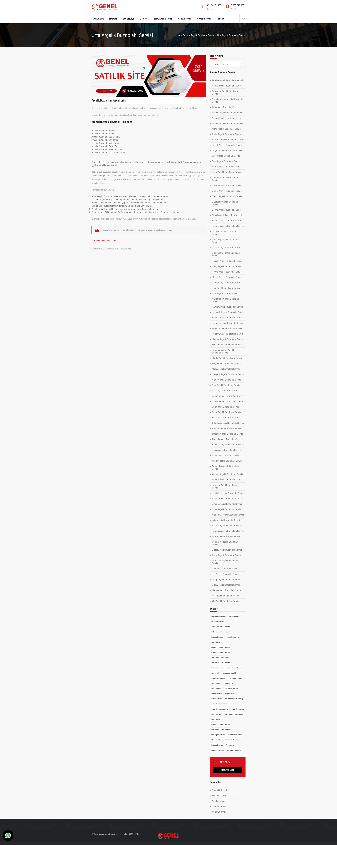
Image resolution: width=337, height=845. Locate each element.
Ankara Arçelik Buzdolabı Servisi (227, 118)
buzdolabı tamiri (98, 248)
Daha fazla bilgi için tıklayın (104, 241)
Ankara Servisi (219, 812)
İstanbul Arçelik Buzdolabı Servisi (227, 282)
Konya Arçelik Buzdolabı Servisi (227, 328)
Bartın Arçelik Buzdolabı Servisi (226, 509)
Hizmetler (112, 19)
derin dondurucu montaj (234, 699)
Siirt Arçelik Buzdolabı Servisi (225, 407)
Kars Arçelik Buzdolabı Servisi (226, 293)
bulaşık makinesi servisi (220, 632)
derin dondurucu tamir (219, 709)
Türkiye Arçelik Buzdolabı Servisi (227, 80)
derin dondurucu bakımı (220, 704)
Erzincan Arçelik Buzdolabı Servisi (228, 221)
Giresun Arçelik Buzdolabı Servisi (227, 247)
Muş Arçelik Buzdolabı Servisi (226, 369)
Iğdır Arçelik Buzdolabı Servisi (226, 520)
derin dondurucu (237, 709)
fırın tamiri (238, 668)
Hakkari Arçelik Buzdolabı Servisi (227, 261)
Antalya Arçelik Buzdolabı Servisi (227, 123)
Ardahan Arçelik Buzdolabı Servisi (228, 515)
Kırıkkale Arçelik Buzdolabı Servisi (228, 493)
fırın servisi (215, 673)
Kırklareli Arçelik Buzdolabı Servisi (228, 312)
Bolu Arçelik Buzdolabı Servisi (226, 161)
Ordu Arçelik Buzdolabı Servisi (226, 385)
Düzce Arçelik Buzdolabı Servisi (227, 550)
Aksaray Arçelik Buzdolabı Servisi (227, 474)
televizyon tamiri (229, 673)
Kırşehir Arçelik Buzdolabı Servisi (227, 318)
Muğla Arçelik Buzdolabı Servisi (227, 363)
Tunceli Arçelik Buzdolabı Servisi (227, 439)
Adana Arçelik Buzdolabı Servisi (227, 86)
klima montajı (216, 688)
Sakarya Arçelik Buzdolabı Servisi (228, 396)
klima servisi (234, 616)
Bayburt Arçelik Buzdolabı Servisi (227, 480)
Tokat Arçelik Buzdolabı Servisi (226, 428)
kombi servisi (216, 699)
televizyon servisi (218, 678)
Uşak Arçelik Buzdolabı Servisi (226, 450)
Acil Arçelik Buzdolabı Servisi (225, 596)
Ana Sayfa (98, 19)
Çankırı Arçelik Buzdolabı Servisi (227, 185)
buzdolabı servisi (112, 248)
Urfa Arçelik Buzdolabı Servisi (226, 585)
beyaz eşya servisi (218, 616)
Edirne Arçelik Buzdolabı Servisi (227, 210)
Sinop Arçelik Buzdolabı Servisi (226, 412)
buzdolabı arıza (126, 248)
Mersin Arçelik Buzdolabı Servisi (227, 277)
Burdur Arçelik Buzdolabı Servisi (227, 167)
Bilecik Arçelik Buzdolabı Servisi (227, 145)
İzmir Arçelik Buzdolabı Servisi (226, 288)
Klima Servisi (184, 19)
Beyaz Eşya (128, 19)
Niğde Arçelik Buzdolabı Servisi (226, 380)
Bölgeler (144, 19)
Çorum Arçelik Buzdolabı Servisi (227, 191)
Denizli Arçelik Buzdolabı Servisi (227, 196)
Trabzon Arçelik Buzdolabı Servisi (227, 434)
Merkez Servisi (219, 796)
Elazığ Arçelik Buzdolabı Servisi (227, 215)
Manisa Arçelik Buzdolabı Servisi (227, 345)
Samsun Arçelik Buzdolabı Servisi (228, 401)
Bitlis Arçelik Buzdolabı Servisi (226, 156)
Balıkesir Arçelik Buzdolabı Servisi (228, 140)
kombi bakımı (230, 694)
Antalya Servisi (219, 801)
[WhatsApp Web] (8, 835)
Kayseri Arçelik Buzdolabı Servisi (227, 307)
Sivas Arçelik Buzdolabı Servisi (226, 418)
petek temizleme (217, 750)
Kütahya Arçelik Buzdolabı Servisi (228, 334)
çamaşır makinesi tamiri (220, 647)
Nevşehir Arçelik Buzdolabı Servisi (228, 374)
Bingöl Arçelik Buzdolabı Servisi (227, 150)
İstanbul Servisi (219, 806)
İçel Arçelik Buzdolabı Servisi (225, 574)
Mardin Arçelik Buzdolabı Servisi (227, 358)
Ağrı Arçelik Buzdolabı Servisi (226, 107)
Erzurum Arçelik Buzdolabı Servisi (228, 226)
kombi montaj (216, 694)
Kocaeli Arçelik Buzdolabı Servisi (227, 323)
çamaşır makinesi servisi (220, 627)
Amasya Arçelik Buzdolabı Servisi (227, 113)
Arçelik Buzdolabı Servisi (203, 35)
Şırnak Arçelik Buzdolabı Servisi (227, 504)
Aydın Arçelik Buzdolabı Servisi (226, 134)
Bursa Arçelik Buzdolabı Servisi (226, 172)
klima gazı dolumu (231, 688)
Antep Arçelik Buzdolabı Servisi (226, 579)
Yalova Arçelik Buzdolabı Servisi (227, 525)
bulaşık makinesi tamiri (220, 658)
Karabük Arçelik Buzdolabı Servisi (228, 531)
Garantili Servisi (219, 790)
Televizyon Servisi (163, 19)
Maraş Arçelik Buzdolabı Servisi (227, 590)
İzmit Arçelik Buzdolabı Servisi (226, 569)
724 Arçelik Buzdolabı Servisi (225, 601)
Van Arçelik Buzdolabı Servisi (225, 455)
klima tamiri (215, 683)
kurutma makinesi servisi (221, 668)
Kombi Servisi (204, 19)
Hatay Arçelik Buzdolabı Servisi (226, 266)
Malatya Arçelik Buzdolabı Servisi (227, 339)
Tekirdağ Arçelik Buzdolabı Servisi (228, 423)
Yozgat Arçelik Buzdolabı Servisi (227, 461)
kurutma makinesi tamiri (220, 663)
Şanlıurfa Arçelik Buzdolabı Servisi (228, 445)
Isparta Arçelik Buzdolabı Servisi (227, 272)
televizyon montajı (235, 678)
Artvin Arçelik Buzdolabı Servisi (226, 129)
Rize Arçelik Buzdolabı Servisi (226, 390)
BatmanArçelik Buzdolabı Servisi (227, 498)
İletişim (220, 19)
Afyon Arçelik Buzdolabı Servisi (226, 555)
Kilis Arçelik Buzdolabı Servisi (226, 536)
